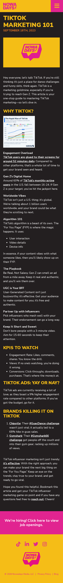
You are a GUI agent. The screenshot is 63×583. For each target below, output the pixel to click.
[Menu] (57, 6)
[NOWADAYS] (10, 6)
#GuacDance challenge (44, 423)
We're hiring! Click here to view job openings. (32, 522)
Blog (56, 574)
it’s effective (11, 463)
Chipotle (15, 423)
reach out (37, 499)
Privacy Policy (44, 574)
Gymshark (15, 436)
